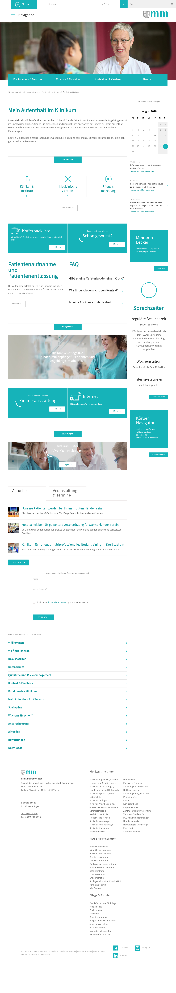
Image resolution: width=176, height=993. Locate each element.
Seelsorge (94, 914)
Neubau (147, 80)
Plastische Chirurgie (133, 783)
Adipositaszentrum (99, 847)
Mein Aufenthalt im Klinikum (26, 699)
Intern (53, 4)
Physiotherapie (130, 807)
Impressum (34, 954)
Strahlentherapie (131, 832)
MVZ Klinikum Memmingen (136, 818)
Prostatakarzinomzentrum (102, 867)
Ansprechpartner (18, 724)
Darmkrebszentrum (99, 861)
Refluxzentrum (97, 871)
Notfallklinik (129, 780)
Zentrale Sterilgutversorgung (137, 811)
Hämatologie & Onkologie (135, 825)
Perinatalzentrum (98, 885)
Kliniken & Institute (68, 951)
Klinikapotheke (130, 804)
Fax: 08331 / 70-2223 (31, 817)
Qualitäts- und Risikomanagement (29, 675)
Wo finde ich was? (19, 651)
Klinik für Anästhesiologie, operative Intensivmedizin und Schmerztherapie (104, 807)
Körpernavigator (158, 454)
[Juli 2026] (132, 111)
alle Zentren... (96, 888)
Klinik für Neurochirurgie (101, 825)
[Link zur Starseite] (155, 14)
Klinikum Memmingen (29, 92)
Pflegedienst (96, 907)
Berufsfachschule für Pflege (103, 903)
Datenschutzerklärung (58, 602)
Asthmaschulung (98, 928)
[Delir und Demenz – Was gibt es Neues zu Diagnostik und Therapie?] (167, 185)
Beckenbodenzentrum (100, 854)
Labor (126, 800)
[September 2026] (165, 111)
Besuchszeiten (17, 659)
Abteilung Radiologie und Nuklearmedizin (135, 788)
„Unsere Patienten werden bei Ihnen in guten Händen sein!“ (63, 508)
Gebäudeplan (68, 207)
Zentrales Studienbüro (134, 814)
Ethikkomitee (96, 910)
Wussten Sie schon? (20, 716)
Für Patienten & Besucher (28, 80)
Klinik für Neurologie (100, 821)
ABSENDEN (42, 617)
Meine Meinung (40, 589)
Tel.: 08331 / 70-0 (29, 814)
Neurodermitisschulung (101, 931)
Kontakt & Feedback (20, 683)
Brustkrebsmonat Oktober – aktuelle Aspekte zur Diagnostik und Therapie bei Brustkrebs (146, 205)
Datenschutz (16, 667)
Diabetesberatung (98, 917)
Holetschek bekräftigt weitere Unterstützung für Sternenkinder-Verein (70, 525)
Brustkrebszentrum (99, 857)
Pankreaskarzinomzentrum (103, 864)
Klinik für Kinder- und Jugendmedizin (100, 830)
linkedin (123, 955)
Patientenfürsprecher (100, 935)
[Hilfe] (124, 4)
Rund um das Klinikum (22, 691)
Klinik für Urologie (98, 800)
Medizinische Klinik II (100, 818)
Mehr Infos (17, 303)
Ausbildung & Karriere (108, 80)
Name (36, 578)
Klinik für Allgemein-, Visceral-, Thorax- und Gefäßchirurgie (104, 781)
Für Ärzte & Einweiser (68, 80)
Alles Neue (17, 562)
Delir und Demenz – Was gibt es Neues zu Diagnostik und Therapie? (146, 186)
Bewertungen (16, 740)
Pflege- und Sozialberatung (103, 921)
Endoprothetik (97, 878)
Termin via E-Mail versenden (142, 171)
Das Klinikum (47, 92)
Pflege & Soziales (84, 951)
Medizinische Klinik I (99, 814)
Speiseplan (15, 708)
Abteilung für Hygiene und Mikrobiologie (136, 795)
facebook (124, 947)
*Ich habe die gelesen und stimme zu (62, 602)
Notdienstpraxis (131, 821)
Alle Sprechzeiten (158, 396)
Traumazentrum (97, 874)
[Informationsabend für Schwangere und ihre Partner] (167, 167)
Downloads (15, 748)
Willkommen (16, 643)
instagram (145, 947)
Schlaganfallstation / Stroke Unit (105, 881)
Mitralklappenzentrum (100, 850)
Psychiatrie (128, 828)
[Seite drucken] (172, 4)
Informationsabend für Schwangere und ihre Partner (145, 167)
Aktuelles (14, 732)
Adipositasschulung (99, 924)
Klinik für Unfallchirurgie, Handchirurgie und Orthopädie (104, 788)
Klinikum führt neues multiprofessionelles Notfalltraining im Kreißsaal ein (73, 544)
